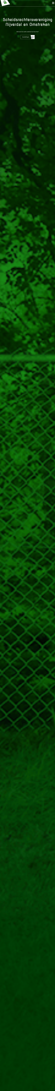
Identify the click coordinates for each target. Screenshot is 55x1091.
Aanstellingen (25, 37)
